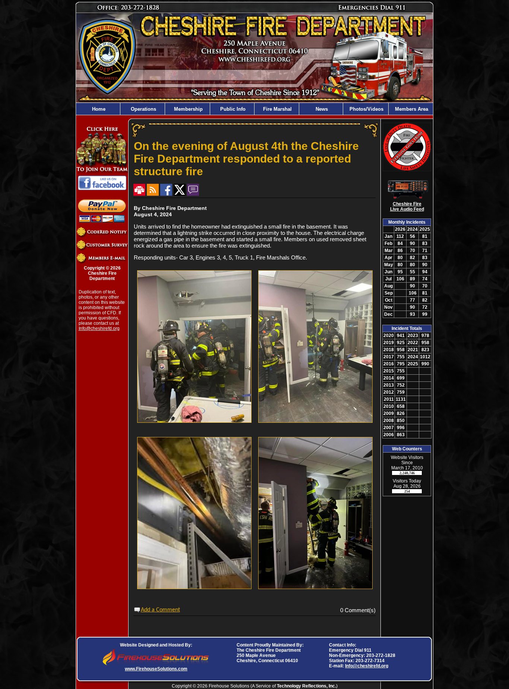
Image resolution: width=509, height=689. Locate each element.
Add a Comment (160, 610)
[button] (142, 109)
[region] (254, 109)
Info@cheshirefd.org (99, 328)
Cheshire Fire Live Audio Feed (407, 206)
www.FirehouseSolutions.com (156, 668)
